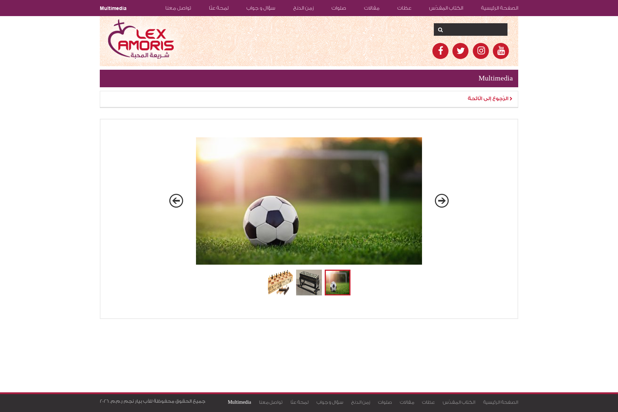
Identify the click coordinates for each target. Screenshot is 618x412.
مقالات (371, 8)
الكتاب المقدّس (446, 8)
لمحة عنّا (219, 8)
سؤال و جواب (260, 8)
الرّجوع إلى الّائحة (489, 99)
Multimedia (113, 8)
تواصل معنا (178, 8)
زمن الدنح (303, 8)
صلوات (339, 8)
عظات (404, 8)
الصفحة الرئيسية (499, 8)
